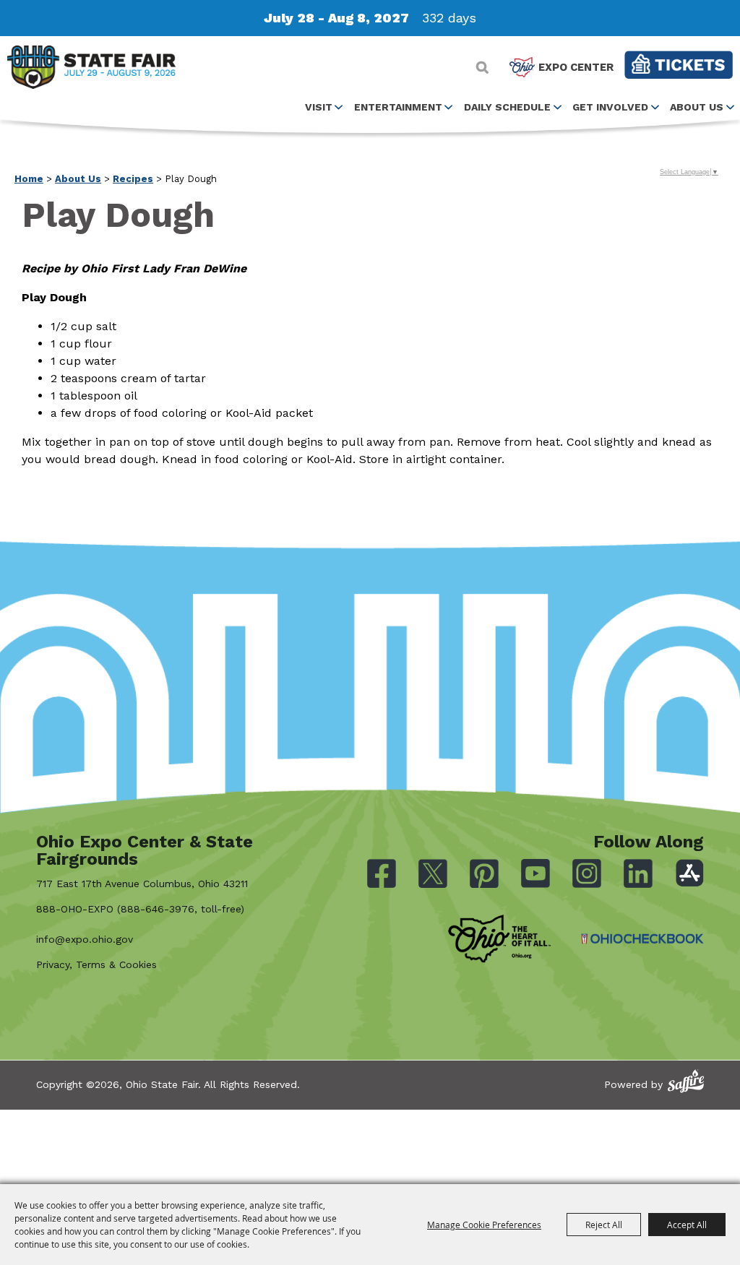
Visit (318, 107)
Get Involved (610, 107)
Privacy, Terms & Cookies (96, 964)
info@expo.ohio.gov (84, 939)
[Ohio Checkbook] (642, 938)
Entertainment (398, 107)
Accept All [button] (687, 1224)
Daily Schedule (507, 107)
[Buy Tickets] (678, 64)
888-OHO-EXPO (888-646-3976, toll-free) (140, 909)
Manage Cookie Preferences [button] (484, 1224)
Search (482, 67)
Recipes (133, 178)
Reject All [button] (603, 1224)
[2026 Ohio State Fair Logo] (91, 70)
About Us (696, 107)
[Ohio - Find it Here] (499, 939)
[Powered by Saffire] (686, 1081)
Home (28, 178)
